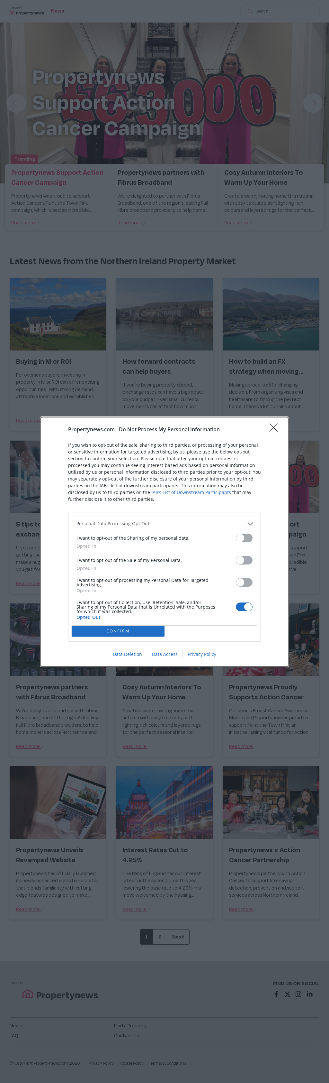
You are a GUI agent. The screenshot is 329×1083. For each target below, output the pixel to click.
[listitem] (164, 523)
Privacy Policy (202, 654)
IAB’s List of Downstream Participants (191, 492)
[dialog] (164, 541)
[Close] (276, 430)
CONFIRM (118, 631)
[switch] (244, 538)
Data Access (165, 654)
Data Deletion (127, 654)
